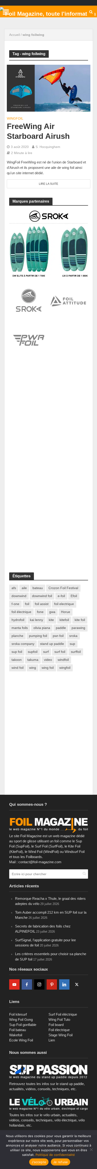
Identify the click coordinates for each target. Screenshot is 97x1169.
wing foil (48, 668)
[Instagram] (39, 984)
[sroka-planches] (48, 243)
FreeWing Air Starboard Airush (38, 131)
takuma (32, 660)
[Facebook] (27, 984)
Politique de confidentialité (55, 1155)
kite (51, 620)
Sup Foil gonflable (22, 1025)
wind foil (18, 668)
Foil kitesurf (18, 1014)
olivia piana (41, 628)
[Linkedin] (64, 984)
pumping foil (38, 636)
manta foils (20, 628)
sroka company (23, 644)
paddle (61, 628)
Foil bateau (17, 1030)
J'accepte (39, 1162)
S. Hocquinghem (48, 147)
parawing (78, 628)
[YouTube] (14, 984)
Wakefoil (15, 1035)
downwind (19, 596)
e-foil (61, 596)
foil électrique (21, 612)
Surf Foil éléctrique (62, 1014)
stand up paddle (52, 644)
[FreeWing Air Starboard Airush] (48, 88)
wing (32, 668)
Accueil (14, 35)
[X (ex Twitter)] (77, 984)
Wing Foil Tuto (59, 1019)
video (48, 660)
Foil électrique (59, 1030)
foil (27, 604)
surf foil (59, 652)
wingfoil (64, 668)
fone (40, 612)
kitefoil (64, 620)
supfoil (32, 652)
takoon (17, 660)
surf (46, 652)
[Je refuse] (91, 1149)
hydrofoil (18, 620)
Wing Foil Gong (21, 1019)
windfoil (63, 660)
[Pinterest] (52, 984)
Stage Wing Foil (60, 1035)
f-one (15, 604)
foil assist (41, 604)
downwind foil (42, 596)
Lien (51, 1040)
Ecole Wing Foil (21, 1040)
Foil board (56, 1025)
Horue (65, 612)
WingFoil (15, 118)
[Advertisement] (48, 415)
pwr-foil (58, 636)
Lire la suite (48, 183)
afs (14, 588)
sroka (73, 636)
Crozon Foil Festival (63, 588)
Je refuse (60, 1162)
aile (24, 588)
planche (17, 636)
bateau (37, 588)
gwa (52, 612)
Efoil (74, 596)
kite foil (80, 620)
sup (72, 644)
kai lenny (36, 620)
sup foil (17, 652)
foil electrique (64, 604)
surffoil (76, 652)
